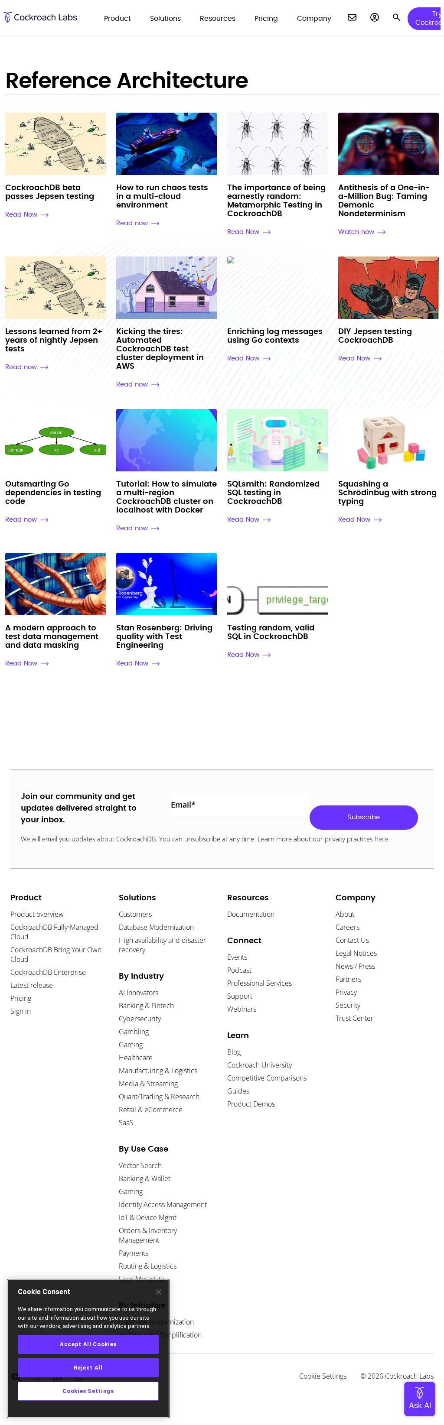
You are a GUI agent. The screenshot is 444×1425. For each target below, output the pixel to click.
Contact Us (352, 940)
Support (239, 996)
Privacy (346, 992)
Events (237, 957)
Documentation (250, 914)
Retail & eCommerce (151, 1109)
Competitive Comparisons (267, 1078)
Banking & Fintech (146, 1005)
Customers (135, 914)
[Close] (158, 1292)
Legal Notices (356, 953)
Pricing (20, 998)
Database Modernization (156, 927)
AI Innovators (138, 992)
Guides (238, 1091)
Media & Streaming (148, 1083)
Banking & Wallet (144, 1178)
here (381, 838)
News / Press (355, 966)
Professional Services (259, 983)
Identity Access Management (163, 1204)
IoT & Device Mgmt (147, 1217)
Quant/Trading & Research (159, 1096)
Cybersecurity (140, 1018)
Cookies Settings (88, 1391)
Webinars (241, 1009)
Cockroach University (259, 1065)
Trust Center (354, 1018)
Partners (348, 979)
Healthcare (136, 1057)
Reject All (88, 1367)
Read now (132, 223)
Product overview (37, 914)
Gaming (131, 1044)
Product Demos (251, 1104)
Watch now (356, 232)
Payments (133, 1253)
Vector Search (140, 1165)
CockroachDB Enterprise (48, 972)
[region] (88, 1348)
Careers (347, 927)
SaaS (126, 1122)
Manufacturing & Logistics (158, 1070)
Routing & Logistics (147, 1266)
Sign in (20, 1011)
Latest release (31, 985)
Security (348, 1005)
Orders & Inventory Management (148, 1235)
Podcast (239, 970)
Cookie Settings (322, 1376)
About (345, 914)
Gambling (134, 1031)
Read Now (21, 214)
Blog (234, 1052)
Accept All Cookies (88, 1344)
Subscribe (364, 817)
